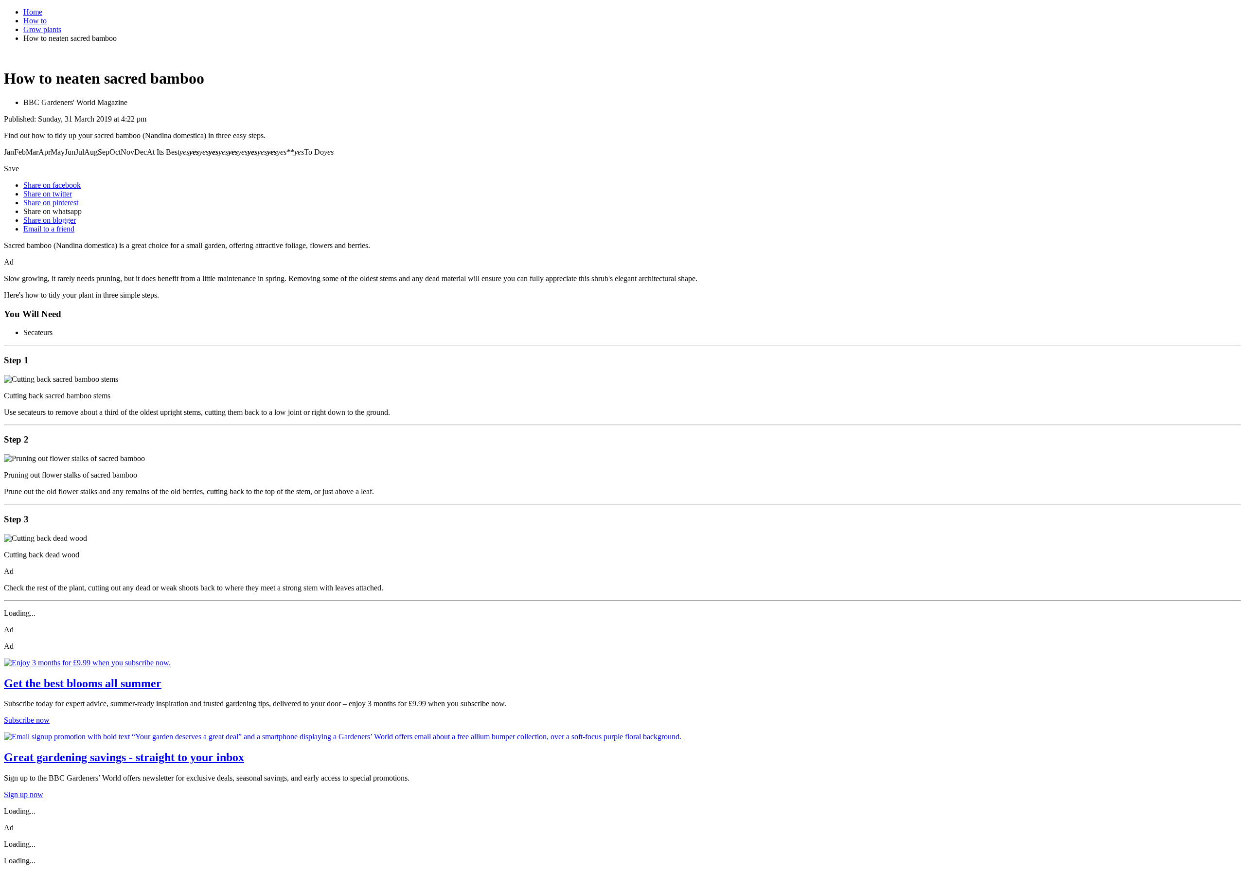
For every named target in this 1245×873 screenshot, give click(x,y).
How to (35, 21)
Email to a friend (48, 229)
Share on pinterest (50, 202)
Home (32, 12)
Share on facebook (52, 185)
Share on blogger (49, 220)
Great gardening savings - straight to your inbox (124, 757)
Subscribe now (27, 720)
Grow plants (42, 29)
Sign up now (23, 794)
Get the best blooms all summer (82, 683)
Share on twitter (47, 194)
